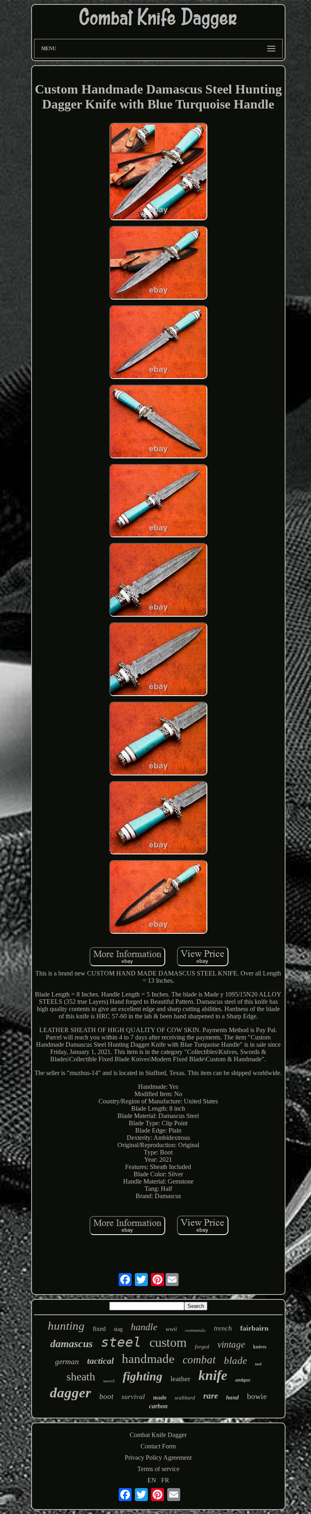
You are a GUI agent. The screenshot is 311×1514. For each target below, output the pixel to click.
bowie (257, 1396)
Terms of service (158, 1468)
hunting (66, 1325)
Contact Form (158, 1446)
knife (212, 1375)
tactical (100, 1361)
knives (259, 1347)
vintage (231, 1344)
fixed (99, 1328)
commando (195, 1330)
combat (199, 1360)
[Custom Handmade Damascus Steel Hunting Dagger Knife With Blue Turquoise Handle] (158, 172)
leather (180, 1379)
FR (165, 1480)
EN (151, 1480)
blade (235, 1360)
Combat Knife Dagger (158, 1434)
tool (258, 1364)
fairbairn (254, 1328)
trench (223, 1328)
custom (168, 1342)
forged (202, 1347)
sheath (80, 1376)
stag (118, 1329)
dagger (70, 1393)
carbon (158, 1406)
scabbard (185, 1398)
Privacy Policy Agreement (158, 1457)
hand (232, 1397)
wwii (171, 1329)
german (67, 1361)
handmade (148, 1359)
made (159, 1398)
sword (109, 1380)
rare (210, 1396)
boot (106, 1396)
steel (121, 1342)
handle (144, 1327)
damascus (71, 1344)
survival (133, 1397)
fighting (142, 1376)
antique (242, 1380)
